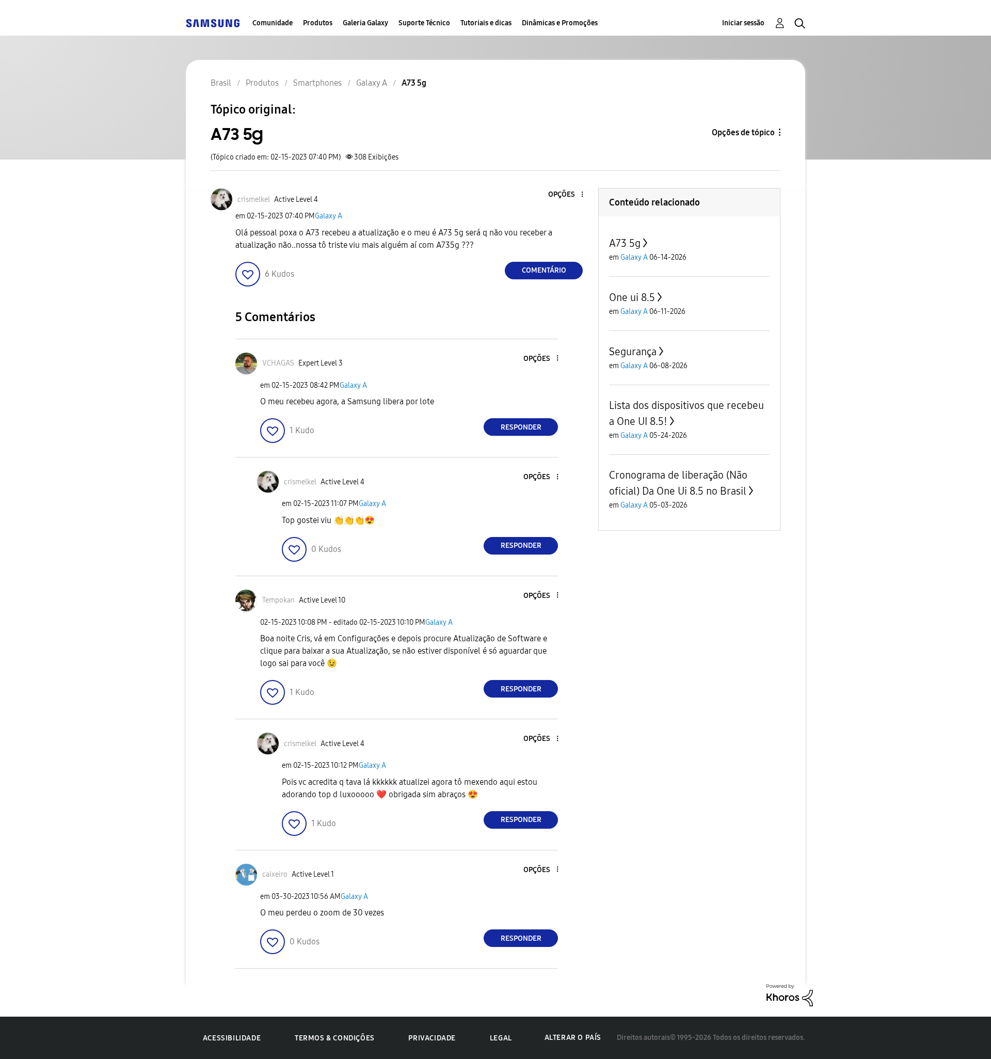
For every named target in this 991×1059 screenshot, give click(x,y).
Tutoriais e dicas (486, 23)
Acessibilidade (232, 1038)
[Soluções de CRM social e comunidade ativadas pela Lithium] (789, 995)
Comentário (544, 270)
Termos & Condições (335, 1038)
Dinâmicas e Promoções (560, 23)
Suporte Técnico (424, 23)
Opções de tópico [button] (743, 132)
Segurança (633, 351)
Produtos (317, 23)
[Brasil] (212, 23)
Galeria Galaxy (365, 23)
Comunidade (272, 23)
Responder (521, 427)
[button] (565, 195)
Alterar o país (573, 1037)
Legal (501, 1038)
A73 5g (625, 243)
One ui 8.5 (632, 297)
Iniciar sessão (743, 23)
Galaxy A (328, 216)
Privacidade (432, 1038)
